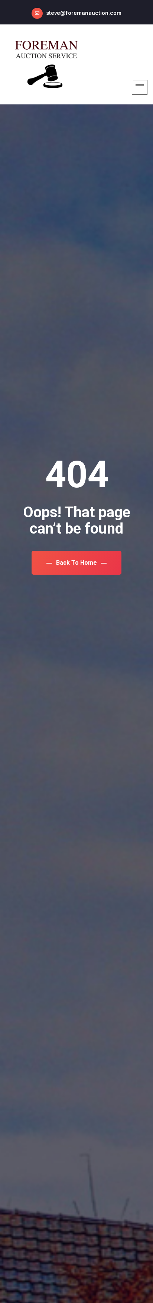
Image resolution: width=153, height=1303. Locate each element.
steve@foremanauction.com (83, 13)
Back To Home (76, 562)
